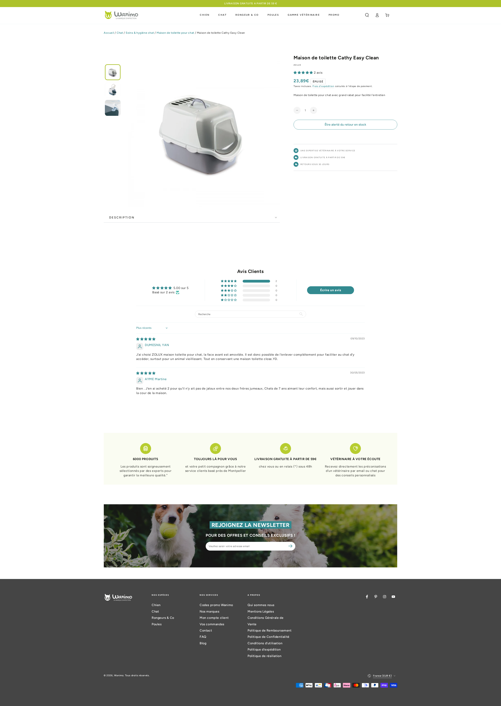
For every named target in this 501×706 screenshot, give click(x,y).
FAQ (203, 637)
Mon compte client (214, 618)
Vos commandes (212, 624)
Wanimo (119, 675)
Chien (156, 605)
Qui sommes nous (261, 605)
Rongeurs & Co (163, 618)
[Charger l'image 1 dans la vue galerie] (113, 72)
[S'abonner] (291, 546)
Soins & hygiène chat (140, 32)
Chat (120, 32)
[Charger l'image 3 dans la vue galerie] (113, 108)
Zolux (297, 65)
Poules (157, 624)
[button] (367, 15)
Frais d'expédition (323, 86)
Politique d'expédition (264, 649)
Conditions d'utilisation (265, 643)
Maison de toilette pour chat (175, 32)
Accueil (109, 32)
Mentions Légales (261, 611)
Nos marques (209, 611)
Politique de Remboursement (270, 630)
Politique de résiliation (264, 656)
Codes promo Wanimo (216, 605)
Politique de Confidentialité (268, 637)
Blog (203, 643)
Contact (206, 630)
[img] (146, 339)
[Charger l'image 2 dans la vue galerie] (113, 90)
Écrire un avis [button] (330, 290)
